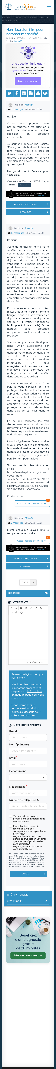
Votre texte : (20, 602)
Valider (26, 874)
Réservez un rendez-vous (28, 955)
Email (12, 757)
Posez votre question (25, 204)
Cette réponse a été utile (32, 503)
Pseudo (13, 731)
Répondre (25, 212)
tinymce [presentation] (41, 662)
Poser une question (28, 81)
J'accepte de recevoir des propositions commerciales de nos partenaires (29, 819)
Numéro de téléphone (23, 800)
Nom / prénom (18, 744)
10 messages (17, 233)
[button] (11, 608)
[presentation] (11, 608)
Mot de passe (17, 786)
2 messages (17, 109)
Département (17, 771)
